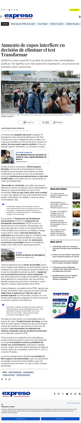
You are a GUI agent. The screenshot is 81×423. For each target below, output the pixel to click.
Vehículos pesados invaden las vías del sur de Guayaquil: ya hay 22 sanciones (58, 223)
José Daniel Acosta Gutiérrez (12, 128)
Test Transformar (15, 372)
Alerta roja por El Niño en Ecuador (23, 24)
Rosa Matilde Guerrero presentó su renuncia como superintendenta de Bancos (31, 157)
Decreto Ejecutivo (23, 375)
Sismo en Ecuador (56, 24)
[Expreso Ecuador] (16, 396)
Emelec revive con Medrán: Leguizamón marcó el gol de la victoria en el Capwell (66, 255)
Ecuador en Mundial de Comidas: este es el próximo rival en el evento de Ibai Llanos (58, 214)
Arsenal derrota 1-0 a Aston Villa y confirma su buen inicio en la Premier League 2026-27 (59, 205)
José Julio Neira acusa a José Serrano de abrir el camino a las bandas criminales (65, 262)
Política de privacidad (73, 403)
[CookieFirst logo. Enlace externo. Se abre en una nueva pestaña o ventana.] (2, 405)
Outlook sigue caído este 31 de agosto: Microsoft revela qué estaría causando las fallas (66, 248)
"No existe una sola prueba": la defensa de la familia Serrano (59, 195)
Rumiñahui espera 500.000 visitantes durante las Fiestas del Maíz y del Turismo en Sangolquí (65, 277)
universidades (28, 372)
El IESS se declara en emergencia (30, 255)
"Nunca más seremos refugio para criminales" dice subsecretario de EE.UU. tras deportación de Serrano (66, 269)
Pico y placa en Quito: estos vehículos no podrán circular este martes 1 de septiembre (58, 232)
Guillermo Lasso (9, 375)
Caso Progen (42, 24)
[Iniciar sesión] (80, 16)
